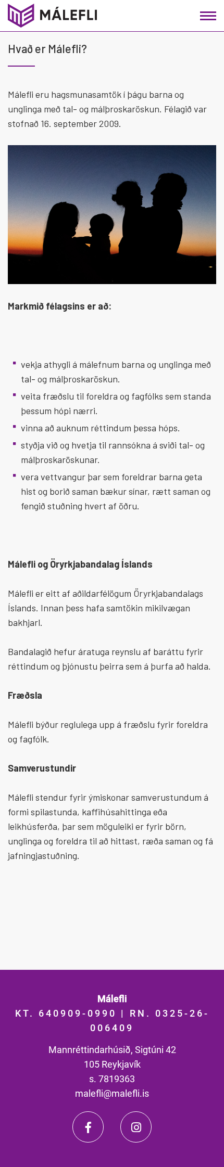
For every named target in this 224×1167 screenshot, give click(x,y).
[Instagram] (136, 1127)
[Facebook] (88, 1127)
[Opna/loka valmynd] (208, 16)
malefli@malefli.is (112, 1093)
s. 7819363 (112, 1078)
